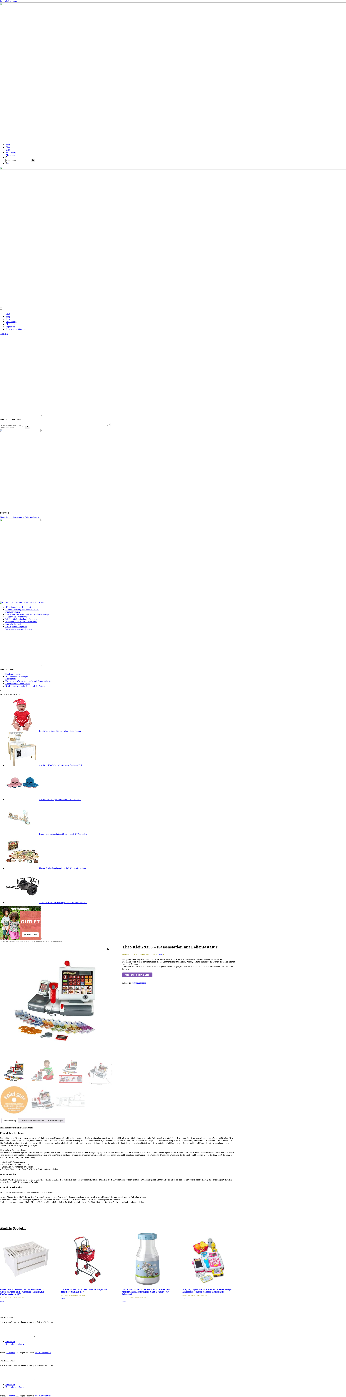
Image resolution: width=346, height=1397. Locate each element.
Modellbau (10, 155)
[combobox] (55, 424)
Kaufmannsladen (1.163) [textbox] (54, 425)
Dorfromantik (11, 679)
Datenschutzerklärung (15, 329)
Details (161, 954)
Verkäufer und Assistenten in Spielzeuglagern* (20, 517)
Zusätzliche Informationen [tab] (32, 1120)
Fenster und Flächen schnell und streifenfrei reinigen (27, 614)
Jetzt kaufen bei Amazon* (137, 975)
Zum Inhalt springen (8, 1)
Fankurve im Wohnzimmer (16, 617)
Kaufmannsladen (11, 941)
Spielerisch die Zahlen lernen (17, 683)
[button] (108, 949)
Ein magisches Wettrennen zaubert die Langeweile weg (29, 681)
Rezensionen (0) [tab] (55, 1120)
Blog (8, 150)
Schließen (4, 334)
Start (8, 145)
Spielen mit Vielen (13, 674)
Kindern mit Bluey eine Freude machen (22, 609)
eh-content (10, 1352)
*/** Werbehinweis (43, 1352)
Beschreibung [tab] (10, 1120)
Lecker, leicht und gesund (16, 626)
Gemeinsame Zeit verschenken (18, 629)
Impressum (10, 327)
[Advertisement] (20, 375)
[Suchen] (33, 160)
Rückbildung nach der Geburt (18, 607)
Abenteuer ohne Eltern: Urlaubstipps (21, 621)
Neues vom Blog (37, 603)
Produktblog (11, 152)
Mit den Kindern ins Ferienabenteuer (21, 619)
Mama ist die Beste (13, 624)
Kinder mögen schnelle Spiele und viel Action (25, 686)
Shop (8, 147)
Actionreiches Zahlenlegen (16, 676)
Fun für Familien (12, 612)
